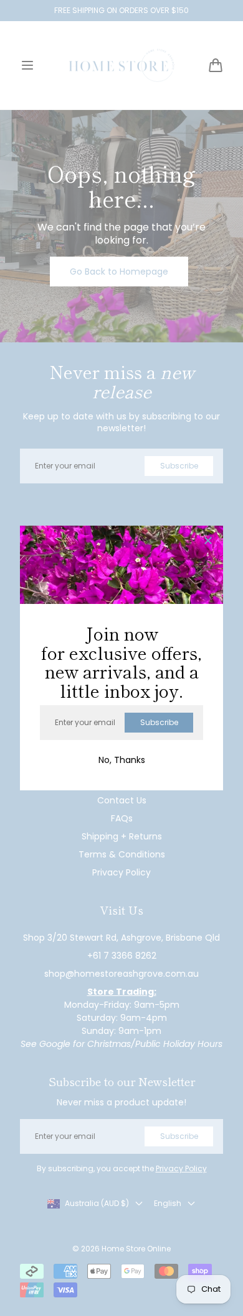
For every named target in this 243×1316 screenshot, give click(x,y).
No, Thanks (121, 760)
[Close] (208, 541)
